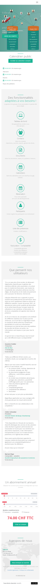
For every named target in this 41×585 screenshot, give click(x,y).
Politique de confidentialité (27, 570)
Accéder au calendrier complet (20, 61)
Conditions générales (12, 570)
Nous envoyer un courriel (20, 563)
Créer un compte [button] (10, 36)
